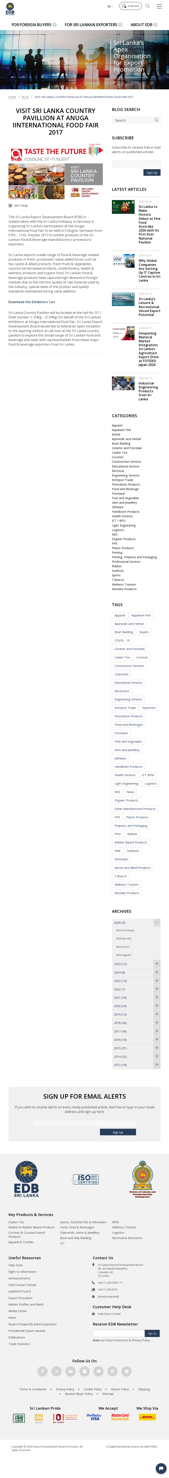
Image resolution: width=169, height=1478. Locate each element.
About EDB (142, 24)
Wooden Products (124, 589)
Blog (25, 97)
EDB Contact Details (22, 1285)
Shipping (144, 1389)
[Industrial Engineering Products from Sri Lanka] (123, 383)
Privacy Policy (65, 1389)
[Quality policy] (85, 1179)
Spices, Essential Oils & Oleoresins (83, 1222)
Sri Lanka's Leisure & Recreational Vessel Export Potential (150, 307)
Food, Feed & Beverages (77, 1227)
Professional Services (126, 562)
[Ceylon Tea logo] (19, 1418)
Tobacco (118, 580)
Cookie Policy (93, 1389)
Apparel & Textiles (21, 1242)
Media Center (17, 1311)
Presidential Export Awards (26, 1331)
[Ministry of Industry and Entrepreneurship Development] (142, 1179)
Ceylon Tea (119, 452)
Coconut (117, 457)
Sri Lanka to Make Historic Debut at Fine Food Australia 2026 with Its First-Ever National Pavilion (150, 224)
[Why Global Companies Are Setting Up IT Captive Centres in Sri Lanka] (123, 260)
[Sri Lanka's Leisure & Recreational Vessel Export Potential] (123, 298)
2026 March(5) (123, 938)
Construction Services (126, 462)
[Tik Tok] (126, 1371)
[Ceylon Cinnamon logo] (39, 1418)
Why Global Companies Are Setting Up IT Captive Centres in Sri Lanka (149, 270)
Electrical (118, 471)
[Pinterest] (112, 1371)
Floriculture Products (126, 484)
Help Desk (15, 1265)
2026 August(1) (123, 954)
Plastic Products (123, 548)
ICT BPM (148, 775)
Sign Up (152, 173)
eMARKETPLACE (19, 1291)
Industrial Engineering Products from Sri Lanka (148, 391)
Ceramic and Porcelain (127, 448)
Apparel (117, 425)
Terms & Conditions (33, 1389)
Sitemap (108, 1394)
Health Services (122, 516)
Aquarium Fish (121, 430)
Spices (116, 575)
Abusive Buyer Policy (79, 1394)
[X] (56, 1371)
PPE (114, 543)
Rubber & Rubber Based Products (31, 1227)
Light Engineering (124, 525)
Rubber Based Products (131, 842)
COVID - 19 (122, 640)
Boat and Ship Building (75, 1238)
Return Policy (120, 1389)
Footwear (118, 493)
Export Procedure (20, 1298)
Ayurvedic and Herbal (126, 439)
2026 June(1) (122, 946)
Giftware (117, 507)
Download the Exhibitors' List (31, 302)
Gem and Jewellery (124, 502)
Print (118, 834)
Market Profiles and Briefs (26, 1304)
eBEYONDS (151, 1446)
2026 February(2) (125, 930)
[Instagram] (84, 1371)
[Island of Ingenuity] (65, 1418)
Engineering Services (126, 475)
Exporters (149, 708)
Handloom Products (126, 512)
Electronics (122, 691)
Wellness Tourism (124, 584)
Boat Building (121, 443)
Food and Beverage (125, 489)
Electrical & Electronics (127, 1238)
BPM (115, 1222)
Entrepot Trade (122, 480)
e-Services (133, 5)
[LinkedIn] (70, 1371)
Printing (117, 552)
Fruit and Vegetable (125, 498)
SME (118, 851)
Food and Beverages (129, 725)
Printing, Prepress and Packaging (134, 557)
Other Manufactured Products (135, 809)
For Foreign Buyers (32, 24)
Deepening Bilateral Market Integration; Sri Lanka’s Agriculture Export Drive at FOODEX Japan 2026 (149, 349)
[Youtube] (98, 1371)
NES (114, 534)
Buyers (144, 632)
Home (12, 97)
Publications (16, 1337)
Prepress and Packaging (131, 826)
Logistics (118, 530)
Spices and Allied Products (132, 868)
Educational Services (126, 466)
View (96, 1340)
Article (116, 434)
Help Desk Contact (109, 1314)
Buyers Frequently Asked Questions (32, 1324)
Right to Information (22, 1272)
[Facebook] (42, 1371)
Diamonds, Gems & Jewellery (79, 1233)
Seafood (117, 571)
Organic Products (124, 539)
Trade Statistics (19, 1344)
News (130, 792)
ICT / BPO (119, 521)
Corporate (122, 674)
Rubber (117, 566)
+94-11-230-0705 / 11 (110, 1283)
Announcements (19, 1278)
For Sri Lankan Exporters (91, 24)
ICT (62, 1243)
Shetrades (121, 859)
